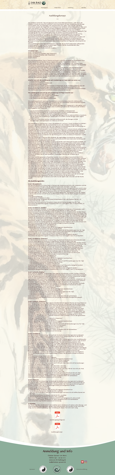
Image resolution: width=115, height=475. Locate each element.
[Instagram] (85, 462)
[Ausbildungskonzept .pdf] (57, 426)
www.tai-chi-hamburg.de (57, 460)
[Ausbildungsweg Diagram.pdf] (57, 415)
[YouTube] (82, 462)
